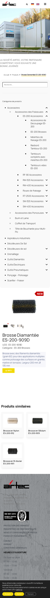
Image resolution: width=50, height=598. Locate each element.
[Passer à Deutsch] (32, 4)
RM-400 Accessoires (33, 185)
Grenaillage (13, 254)
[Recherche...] (25, 84)
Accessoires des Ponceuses (29, 212)
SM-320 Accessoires (33, 201)
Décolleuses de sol (16, 248)
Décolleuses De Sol (17, 243)
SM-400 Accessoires (33, 206)
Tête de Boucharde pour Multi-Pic (30, 230)
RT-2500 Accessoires (33, 195)
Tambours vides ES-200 (39, 167)
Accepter (8, 594)
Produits (15, 75)
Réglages (30, 594)
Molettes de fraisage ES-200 (38, 138)
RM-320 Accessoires (33, 180)
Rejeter (19, 594)
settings (19, 590)
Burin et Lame (22, 218)
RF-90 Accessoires (32, 174)
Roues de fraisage (32, 190)
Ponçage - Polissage (17, 275)
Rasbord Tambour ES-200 (39, 147)
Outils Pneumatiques (17, 269)
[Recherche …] (27, 4)
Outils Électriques (16, 264)
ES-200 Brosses (39, 131)
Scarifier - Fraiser (15, 280)
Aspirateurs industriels (18, 238)
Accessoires (13, 107)
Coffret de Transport (25, 223)
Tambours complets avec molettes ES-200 (39, 156)
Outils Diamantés (15, 259)
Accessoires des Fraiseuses (29, 111)
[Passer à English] (38, 4)
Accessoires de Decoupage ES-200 (38, 123)
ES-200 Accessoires (33, 116)
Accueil (6, 75)
